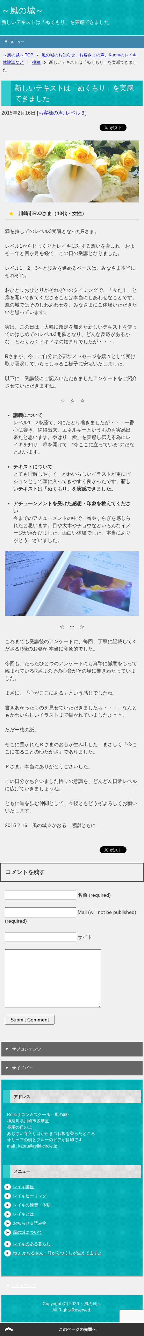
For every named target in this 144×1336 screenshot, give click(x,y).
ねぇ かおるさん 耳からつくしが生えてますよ (57, 1253)
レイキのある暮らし (32, 1243)
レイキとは (23, 1214)
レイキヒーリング (29, 1195)
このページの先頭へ (77, 1329)
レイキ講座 (23, 1186)
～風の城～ (22, 10)
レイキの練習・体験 (32, 1205)
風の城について (27, 1232)
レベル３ (75, 113)
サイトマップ (23, 1285)
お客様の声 (50, 113)
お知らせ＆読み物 (29, 1223)
